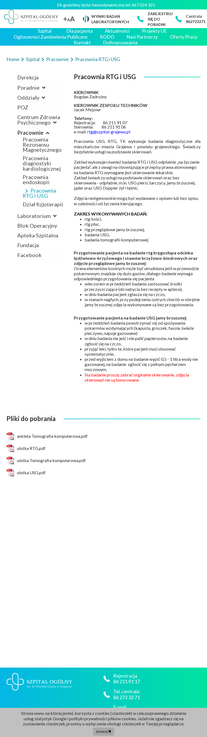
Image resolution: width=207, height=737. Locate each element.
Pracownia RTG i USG (97, 59)
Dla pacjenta (79, 31)
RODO (107, 37)
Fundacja (28, 245)
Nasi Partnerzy (142, 37)
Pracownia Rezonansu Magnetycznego (42, 144)
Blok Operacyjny (37, 225)
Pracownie (58, 59)
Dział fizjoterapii (43, 204)
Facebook (29, 255)
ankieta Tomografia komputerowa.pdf (52, 436)
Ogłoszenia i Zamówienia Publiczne (51, 37)
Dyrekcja (28, 77)
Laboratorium (34, 216)
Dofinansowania (120, 42)
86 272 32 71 (126, 697)
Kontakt (82, 42)
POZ (22, 107)
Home (13, 59)
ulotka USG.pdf (31, 472)
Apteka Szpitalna (37, 235)
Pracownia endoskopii (36, 179)
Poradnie (29, 87)
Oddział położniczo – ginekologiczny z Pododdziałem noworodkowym (43, 113)
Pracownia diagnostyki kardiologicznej (42, 163)
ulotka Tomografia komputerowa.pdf (51, 460)
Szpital (44, 31)
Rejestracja (36, 92)
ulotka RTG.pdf (31, 448)
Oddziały (28, 97)
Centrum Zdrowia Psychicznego (38, 120)
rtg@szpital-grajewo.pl (108, 131)
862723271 (195, 21)
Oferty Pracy (183, 37)
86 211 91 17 (127, 681)
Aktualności (117, 31)
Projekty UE (154, 31)
